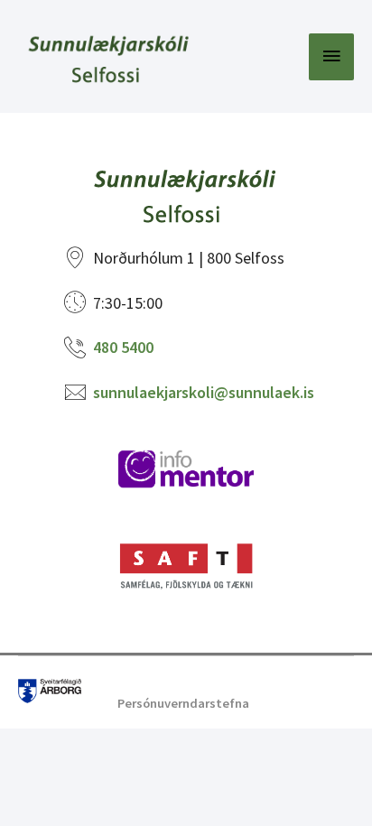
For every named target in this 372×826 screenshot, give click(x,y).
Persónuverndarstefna (183, 703)
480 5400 (123, 347)
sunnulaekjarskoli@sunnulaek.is (203, 392)
